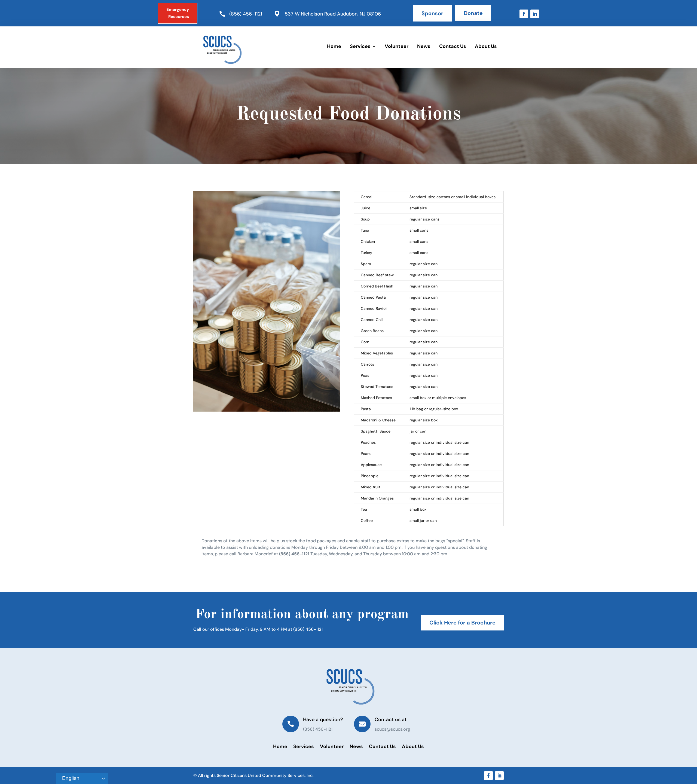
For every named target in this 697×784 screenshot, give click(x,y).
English (70, 778)
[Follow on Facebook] (523, 14)
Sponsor (432, 13)
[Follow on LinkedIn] (534, 14)
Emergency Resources (177, 13)
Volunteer (396, 46)
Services (360, 46)
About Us (486, 46)
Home (334, 46)
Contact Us (452, 46)
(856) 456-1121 (245, 14)
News (423, 46)
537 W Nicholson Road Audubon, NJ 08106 (333, 14)
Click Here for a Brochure (462, 622)
